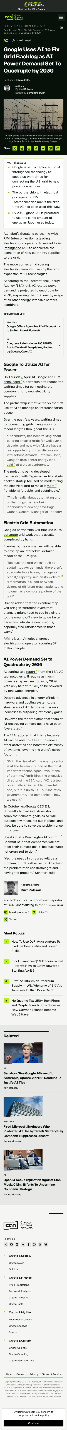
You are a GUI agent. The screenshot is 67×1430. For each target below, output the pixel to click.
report (30, 672)
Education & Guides (20, 1319)
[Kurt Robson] (11, 888)
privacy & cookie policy (35, 1415)
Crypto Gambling (18, 1354)
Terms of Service (51, 1374)
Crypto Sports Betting (21, 1360)
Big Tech (12, 322)
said (10, 465)
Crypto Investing (18, 1297)
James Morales (12, 1141)
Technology (30, 26)
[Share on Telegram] (43, 148)
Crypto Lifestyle (18, 1325)
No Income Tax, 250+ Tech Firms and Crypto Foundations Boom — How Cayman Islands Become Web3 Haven (35, 1007)
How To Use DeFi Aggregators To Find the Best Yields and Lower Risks (35, 946)
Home (7, 26)
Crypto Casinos (18, 1347)
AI (41, 26)
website (55, 577)
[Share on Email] (50, 148)
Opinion (13, 1269)
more (50, 486)
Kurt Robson (26, 89)
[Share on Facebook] (36, 148)
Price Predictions (19, 1284)
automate (11, 535)
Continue (33, 1423)
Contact (21, 1374)
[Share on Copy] (57, 148)
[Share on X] (15, 148)
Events (13, 1332)
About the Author (30, 884)
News (17, 26)
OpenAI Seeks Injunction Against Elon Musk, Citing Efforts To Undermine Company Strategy (32, 1184)
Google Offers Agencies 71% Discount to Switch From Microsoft (31, 328)
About (9, 1374)
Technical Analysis (20, 1291)
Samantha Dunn (36, 92)
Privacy (34, 1374)
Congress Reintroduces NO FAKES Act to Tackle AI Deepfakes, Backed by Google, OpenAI (30, 347)
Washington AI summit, (42, 837)
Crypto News (16, 1262)
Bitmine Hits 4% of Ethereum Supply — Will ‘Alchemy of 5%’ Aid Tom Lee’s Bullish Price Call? (36, 985)
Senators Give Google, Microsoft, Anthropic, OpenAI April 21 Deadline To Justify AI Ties (32, 1077)
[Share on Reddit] (29, 148)
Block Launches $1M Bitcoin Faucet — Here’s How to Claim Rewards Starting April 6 (37, 965)
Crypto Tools (16, 1303)
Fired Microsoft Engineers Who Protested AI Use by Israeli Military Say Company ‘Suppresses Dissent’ (33, 1131)
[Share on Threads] (22, 148)
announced (12, 382)
